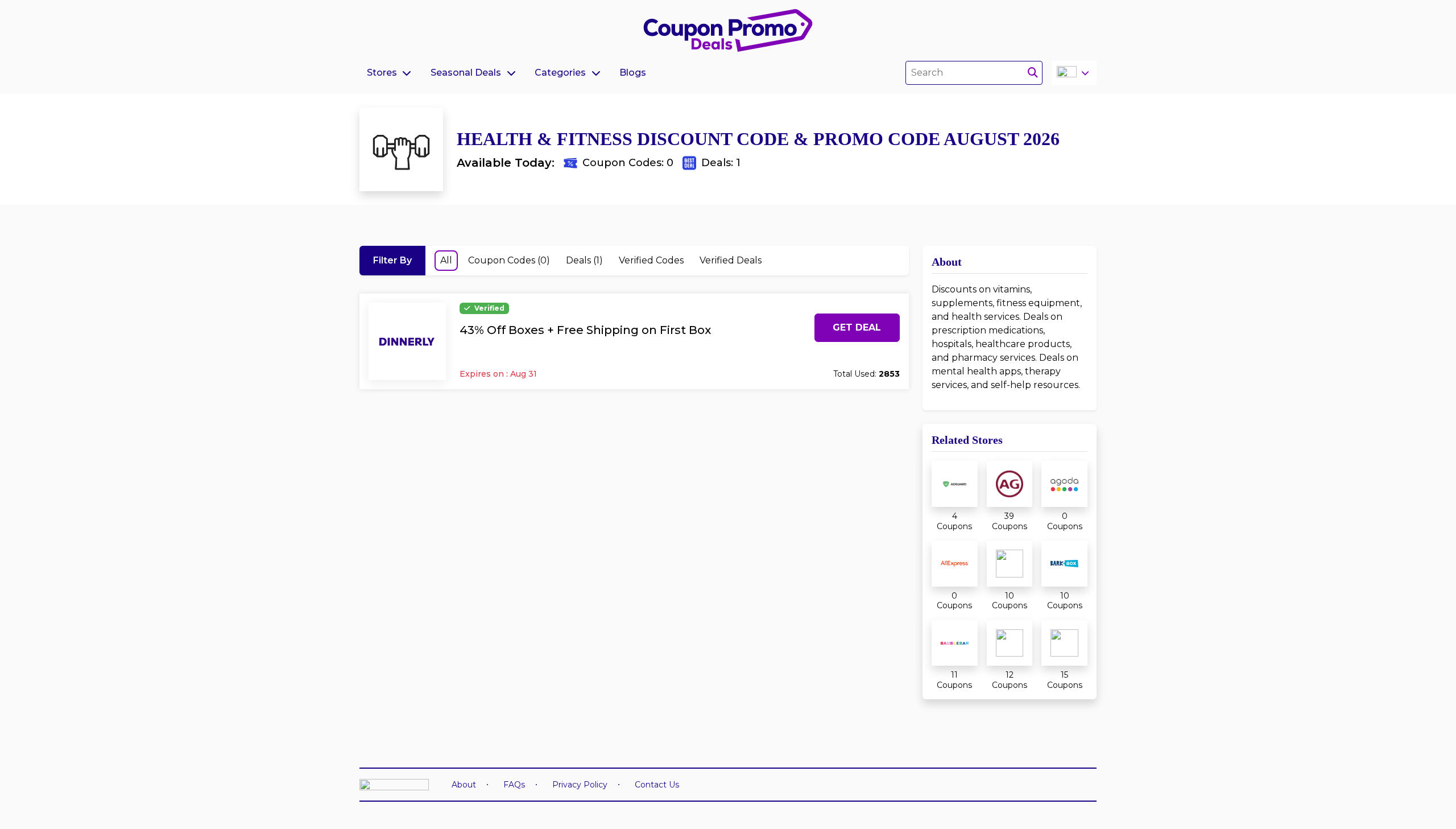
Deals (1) (584, 260)
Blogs (632, 72)
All (446, 260)
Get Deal (857, 327)
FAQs (514, 784)
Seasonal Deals (466, 72)
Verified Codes (651, 260)
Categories (560, 72)
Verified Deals (731, 260)
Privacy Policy (579, 784)
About (464, 784)
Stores (382, 72)
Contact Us (657, 784)
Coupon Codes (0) (509, 260)
